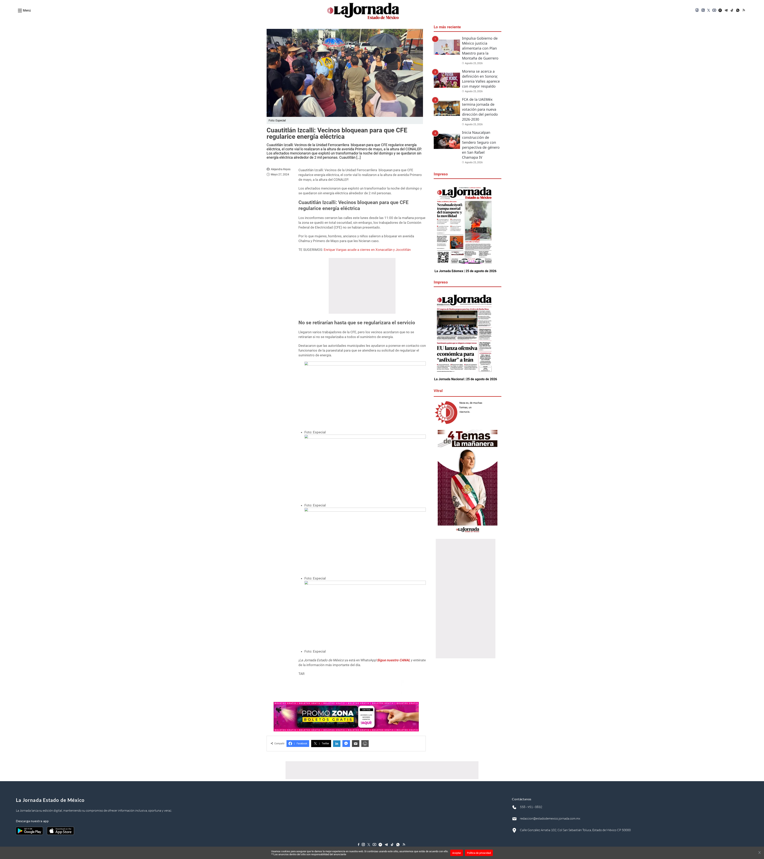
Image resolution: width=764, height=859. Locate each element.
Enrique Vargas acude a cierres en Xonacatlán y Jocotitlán (367, 250)
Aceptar (456, 852)
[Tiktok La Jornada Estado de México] (732, 10)
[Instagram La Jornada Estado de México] (703, 10)
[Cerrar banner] (759, 853)
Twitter (324, 743)
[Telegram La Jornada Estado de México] (726, 10)
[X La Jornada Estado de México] (708, 10)
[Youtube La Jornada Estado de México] (714, 10)
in (336, 744)
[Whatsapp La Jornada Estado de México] (738, 10)
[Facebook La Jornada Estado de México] (697, 10)
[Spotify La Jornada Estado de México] (720, 10)
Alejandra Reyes (280, 169)
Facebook (300, 743)
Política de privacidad (479, 852)
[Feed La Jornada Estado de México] (744, 10)
